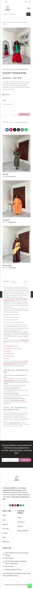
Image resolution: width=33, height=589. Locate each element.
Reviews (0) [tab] (26, 282)
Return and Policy (23, 530)
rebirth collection (14, 263)
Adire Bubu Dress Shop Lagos (11, 345)
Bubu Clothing (11, 22)
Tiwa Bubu (6, 358)
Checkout (20, 526)
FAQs (19, 517)
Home (4, 22)
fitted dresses (16, 172)
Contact (5, 533)
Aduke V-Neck (7, 351)
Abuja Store (6, 541)
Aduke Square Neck (8, 353)
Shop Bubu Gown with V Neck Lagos (12, 348)
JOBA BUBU (6, 220)
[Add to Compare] (4, 122)
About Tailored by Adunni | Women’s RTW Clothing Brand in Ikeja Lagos (15, 362)
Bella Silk (5, 174)
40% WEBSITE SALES (7, 172)
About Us (5, 524)
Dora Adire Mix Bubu (8, 355)
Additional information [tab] (14, 282)
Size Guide (11, 390)
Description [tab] (6, 281)
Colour (5, 100)
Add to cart (24, 114)
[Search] (28, 14)
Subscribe (25, 460)
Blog (4, 537)
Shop (4, 520)
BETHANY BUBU (7, 265)
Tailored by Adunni (8, 380)
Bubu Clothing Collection (18, 400)
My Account (21, 522)
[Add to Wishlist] (7, 122)
